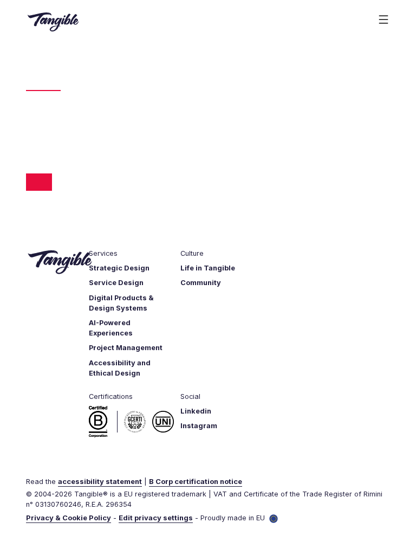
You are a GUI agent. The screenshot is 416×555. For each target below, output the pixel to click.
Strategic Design (119, 268)
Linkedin (195, 411)
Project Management (125, 348)
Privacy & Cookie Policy (68, 517)
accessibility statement (100, 481)
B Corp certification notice (195, 481)
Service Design (116, 283)
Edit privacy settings (156, 517)
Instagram (198, 426)
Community (200, 283)
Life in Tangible (207, 268)
